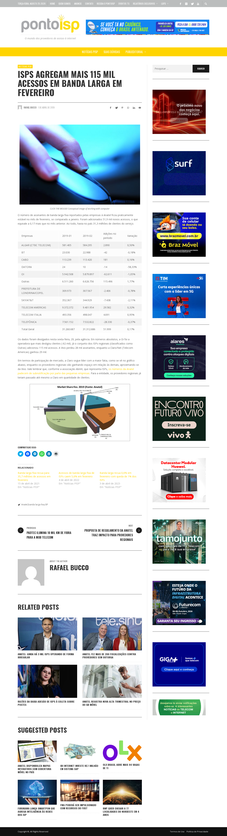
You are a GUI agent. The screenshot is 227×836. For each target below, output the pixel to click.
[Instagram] (186, 3)
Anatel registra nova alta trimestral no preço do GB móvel (111, 703)
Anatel (24, 504)
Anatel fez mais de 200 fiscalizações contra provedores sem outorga (109, 655)
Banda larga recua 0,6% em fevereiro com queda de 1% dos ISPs (118, 476)
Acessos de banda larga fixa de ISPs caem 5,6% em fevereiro (76, 474)
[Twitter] (192, 3)
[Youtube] (198, 3)
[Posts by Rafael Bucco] (20, 107)
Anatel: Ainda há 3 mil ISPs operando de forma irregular (46, 655)
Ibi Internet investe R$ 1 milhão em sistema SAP (79, 767)
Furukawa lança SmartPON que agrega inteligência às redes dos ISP (36, 811)
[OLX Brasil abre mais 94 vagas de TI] (116, 750)
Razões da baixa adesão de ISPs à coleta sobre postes (46, 703)
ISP (46, 504)
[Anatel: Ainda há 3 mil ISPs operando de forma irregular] (41, 634)
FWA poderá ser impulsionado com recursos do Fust (78, 806)
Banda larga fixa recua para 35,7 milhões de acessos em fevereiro (34, 476)
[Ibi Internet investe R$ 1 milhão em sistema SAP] (74, 751)
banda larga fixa (36, 504)
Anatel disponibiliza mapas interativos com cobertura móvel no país (34, 769)
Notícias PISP (25, 66)
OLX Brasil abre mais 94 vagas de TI (121, 766)
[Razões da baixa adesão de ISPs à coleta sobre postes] (41, 681)
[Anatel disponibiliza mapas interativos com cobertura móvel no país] (31, 751)
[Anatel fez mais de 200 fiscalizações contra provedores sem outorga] (106, 634)
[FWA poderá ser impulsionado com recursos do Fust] (74, 790)
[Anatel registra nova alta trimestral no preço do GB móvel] (106, 681)
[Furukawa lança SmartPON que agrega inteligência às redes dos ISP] (31, 792)
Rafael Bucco (30, 107)
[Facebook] (180, 3)
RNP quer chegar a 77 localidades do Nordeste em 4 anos (121, 811)
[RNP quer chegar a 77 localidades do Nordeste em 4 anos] (116, 792)
